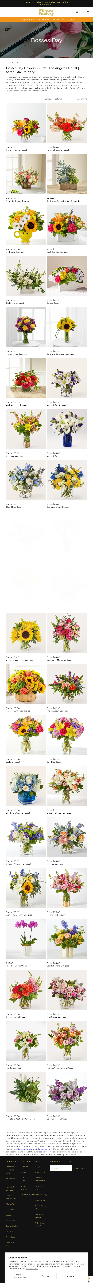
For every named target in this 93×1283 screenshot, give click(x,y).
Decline (70, 1276)
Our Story (25, 1167)
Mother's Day (11, 1204)
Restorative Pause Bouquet (59, 560)
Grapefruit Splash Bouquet (59, 813)
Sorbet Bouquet (54, 303)
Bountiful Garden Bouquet (18, 201)
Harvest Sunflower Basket (18, 711)
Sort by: (48, 99)
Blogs (23, 1172)
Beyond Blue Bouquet (57, 405)
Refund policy (41, 1200)
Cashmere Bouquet (15, 303)
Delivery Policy (38, 1187)
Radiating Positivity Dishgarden (20, 1119)
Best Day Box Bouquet (57, 252)
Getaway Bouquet (14, 456)
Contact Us (40, 1172)
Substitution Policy (40, 1207)
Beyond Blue (53, 456)
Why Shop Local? (39, 1224)
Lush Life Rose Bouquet (17, 405)
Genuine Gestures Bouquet (18, 864)
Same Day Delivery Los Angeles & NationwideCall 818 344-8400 (46, 3)
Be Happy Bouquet (15, 252)
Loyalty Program (28, 1195)
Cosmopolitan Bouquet (16, 1017)
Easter (9, 1215)
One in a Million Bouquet (58, 1119)
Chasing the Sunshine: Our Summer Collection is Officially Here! (47, 19)
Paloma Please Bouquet (58, 150)
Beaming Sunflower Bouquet (19, 660)
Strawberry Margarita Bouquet (60, 660)
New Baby (10, 1237)
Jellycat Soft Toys (11, 1244)
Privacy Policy (32, 1268)
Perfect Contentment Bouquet (61, 1068)
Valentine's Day (10, 1180)
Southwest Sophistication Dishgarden (64, 201)
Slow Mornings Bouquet (17, 560)
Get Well (9, 1231)
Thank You (10, 1221)
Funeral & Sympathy (10, 1188)
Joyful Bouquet (13, 762)
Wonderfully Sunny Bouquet (19, 915)
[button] (5, 12)
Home (8, 63)
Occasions (10, 1209)
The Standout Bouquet (57, 711)
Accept (45, 1276)
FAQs (37, 1167)
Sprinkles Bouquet (55, 762)
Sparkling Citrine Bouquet (58, 507)
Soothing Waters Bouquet (18, 813)
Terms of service (39, 1216)
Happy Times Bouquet (16, 354)
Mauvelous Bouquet (56, 915)
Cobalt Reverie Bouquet (58, 966)
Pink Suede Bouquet (56, 1017)
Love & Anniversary (11, 1197)
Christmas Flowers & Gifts (10, 1170)
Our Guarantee (25, 1179)
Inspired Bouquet (55, 864)
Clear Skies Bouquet (15, 507)
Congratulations (44, 1149)
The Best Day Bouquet (16, 150)
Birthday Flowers (25, 1149)
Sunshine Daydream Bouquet (60, 354)
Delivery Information (40, 1179)
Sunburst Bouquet (14, 611)
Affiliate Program (24, 1187)
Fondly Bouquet (13, 1068)
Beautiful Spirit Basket (57, 611)
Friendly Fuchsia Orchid (16, 966)
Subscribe (79, 1168)
